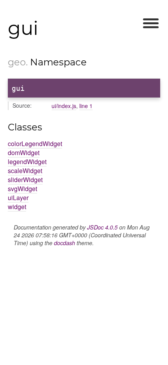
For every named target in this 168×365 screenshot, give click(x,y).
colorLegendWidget (35, 143)
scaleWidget (25, 170)
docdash (64, 243)
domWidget (23, 152)
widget (17, 206)
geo (17, 62)
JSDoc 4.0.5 (102, 227)
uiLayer (18, 197)
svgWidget (22, 188)
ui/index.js (64, 106)
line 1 (86, 106)
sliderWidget (25, 179)
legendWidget (27, 161)
